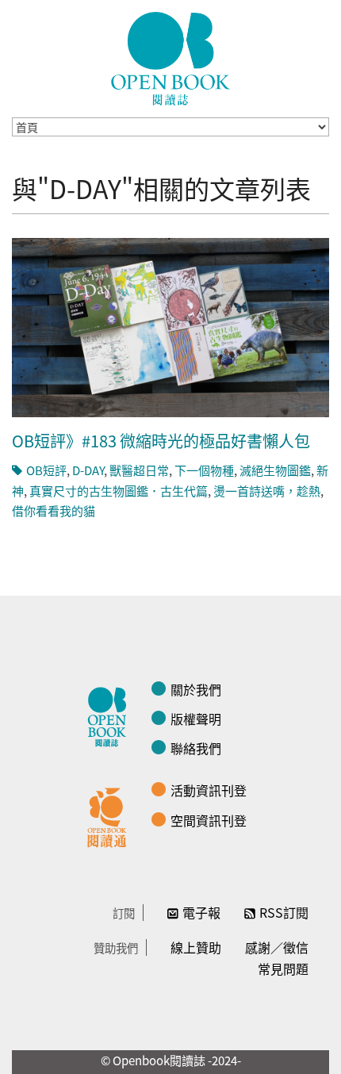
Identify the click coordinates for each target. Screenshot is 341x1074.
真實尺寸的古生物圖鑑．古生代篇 (118, 490)
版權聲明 (195, 718)
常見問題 (283, 968)
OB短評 (46, 470)
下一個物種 (204, 470)
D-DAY (88, 470)
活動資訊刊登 (208, 790)
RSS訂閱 (283, 912)
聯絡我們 (195, 748)
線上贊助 (195, 947)
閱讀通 (111, 815)
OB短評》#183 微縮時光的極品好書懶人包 (161, 440)
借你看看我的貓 (53, 510)
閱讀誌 (111, 714)
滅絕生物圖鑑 (275, 470)
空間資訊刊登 (208, 820)
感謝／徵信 (276, 947)
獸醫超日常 (139, 470)
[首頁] (170, 58)
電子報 (201, 912)
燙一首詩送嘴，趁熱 (266, 490)
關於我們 (195, 689)
